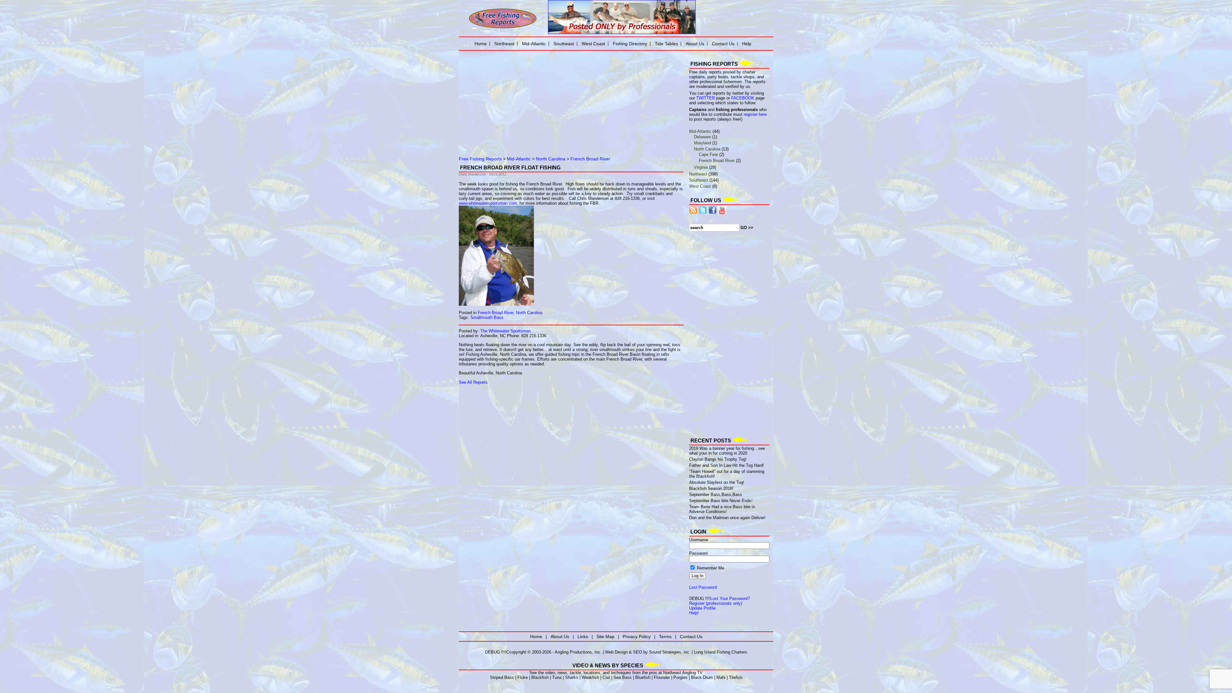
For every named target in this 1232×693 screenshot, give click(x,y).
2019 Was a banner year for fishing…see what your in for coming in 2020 (727, 451)
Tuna (556, 677)
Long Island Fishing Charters (720, 652)
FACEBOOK (742, 98)
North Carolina (550, 158)
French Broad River (590, 158)
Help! (694, 613)
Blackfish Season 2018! (711, 488)
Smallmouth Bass (486, 317)
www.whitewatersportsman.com (488, 203)
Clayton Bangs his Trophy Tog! (718, 459)
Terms (665, 636)
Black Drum (702, 677)
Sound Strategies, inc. (669, 652)
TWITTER (705, 98)
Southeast (698, 180)
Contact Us (723, 43)
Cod (606, 677)
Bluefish (642, 677)
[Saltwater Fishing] (502, 28)
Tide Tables (666, 43)
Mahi (720, 677)
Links (583, 636)
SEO (637, 652)
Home (481, 43)
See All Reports (473, 382)
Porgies (680, 677)
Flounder (662, 677)
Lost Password (703, 587)
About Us (695, 43)
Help (746, 43)
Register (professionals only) (715, 603)
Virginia (701, 167)
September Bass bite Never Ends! (721, 500)
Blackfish (540, 677)
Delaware (702, 136)
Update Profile (702, 608)
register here (755, 114)
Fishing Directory (630, 43)
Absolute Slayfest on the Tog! (716, 482)
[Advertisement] (532, 98)
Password (698, 553)
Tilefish (735, 677)
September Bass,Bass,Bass (715, 494)
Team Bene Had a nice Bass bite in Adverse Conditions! (722, 509)
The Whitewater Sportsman (505, 331)
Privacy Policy (637, 636)
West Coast (700, 186)
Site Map (605, 636)
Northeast (698, 174)
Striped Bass (502, 677)
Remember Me (710, 568)
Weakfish (590, 677)
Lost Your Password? (730, 598)
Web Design (616, 652)
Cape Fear (708, 154)
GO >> (746, 227)
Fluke (523, 677)
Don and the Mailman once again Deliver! (727, 517)
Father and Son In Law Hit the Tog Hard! (726, 465)
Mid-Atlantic (519, 158)
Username (698, 539)
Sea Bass (622, 677)
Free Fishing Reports (480, 158)
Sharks (571, 677)
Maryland (702, 143)
